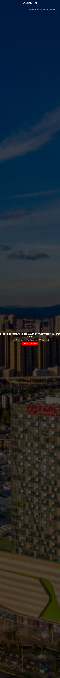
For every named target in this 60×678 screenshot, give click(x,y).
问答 (47, 9)
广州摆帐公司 (32, 9)
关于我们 (39, 9)
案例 (51, 9)
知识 (44, 9)
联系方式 (55, 9)
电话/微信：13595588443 (30, 343)
